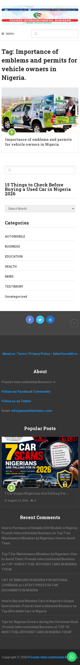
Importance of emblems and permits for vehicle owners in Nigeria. (38, 142)
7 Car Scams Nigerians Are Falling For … (36, 493)
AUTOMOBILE (15, 236)
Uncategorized (16, 296)
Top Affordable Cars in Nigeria (24, 611)
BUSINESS (12, 246)
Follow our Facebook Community (26, 391)
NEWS (9, 276)
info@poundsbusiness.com (31, 410)
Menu (10, 33)
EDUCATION (14, 256)
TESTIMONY (14, 286)
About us (9, 354)
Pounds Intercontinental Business (53, 657)
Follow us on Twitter (16, 401)
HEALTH (11, 266)
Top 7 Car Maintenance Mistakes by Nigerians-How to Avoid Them (38, 538)
